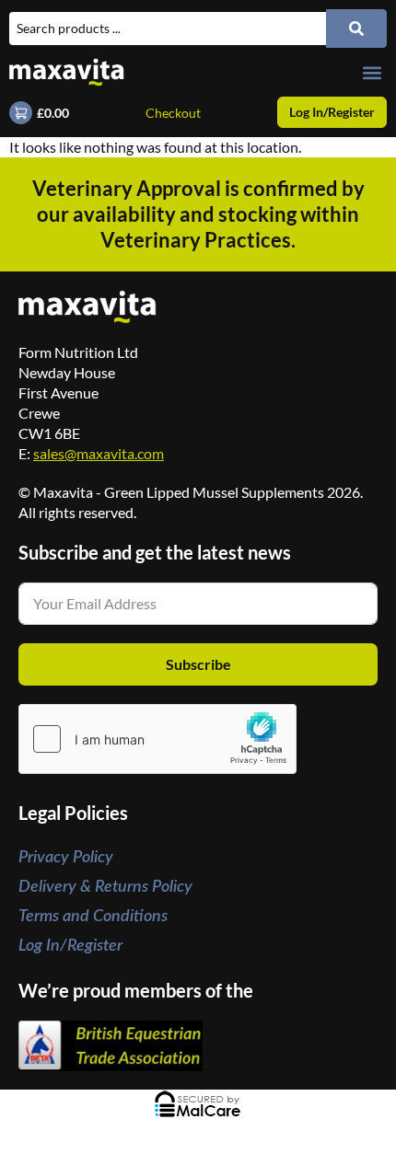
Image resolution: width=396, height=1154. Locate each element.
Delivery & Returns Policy (105, 887)
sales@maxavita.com (98, 453)
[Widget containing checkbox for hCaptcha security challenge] (157, 739)
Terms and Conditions (93, 916)
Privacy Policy (65, 857)
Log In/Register (70, 946)
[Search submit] (356, 28)
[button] (371, 72)
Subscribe (198, 664)
